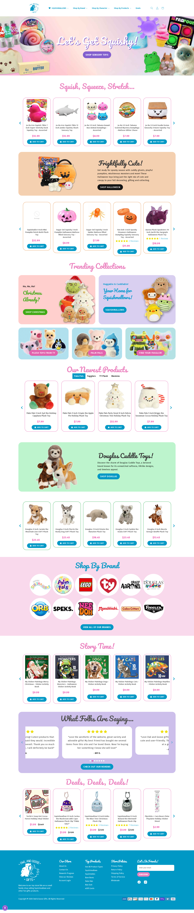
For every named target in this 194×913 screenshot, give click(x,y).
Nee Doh (88, 885)
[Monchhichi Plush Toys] (108, 609)
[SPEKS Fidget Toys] (63, 609)
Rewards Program (66, 873)
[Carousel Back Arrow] (20, 123)
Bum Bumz (89, 877)
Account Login (65, 880)
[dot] (90, 761)
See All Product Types (94, 867)
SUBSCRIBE (143, 874)
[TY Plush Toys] (108, 585)
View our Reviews (66, 877)
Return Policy (116, 870)
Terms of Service (118, 877)
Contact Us (63, 870)
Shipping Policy (117, 873)
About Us (62, 866)
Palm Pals (89, 881)
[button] (151, 8)
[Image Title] (157, 299)
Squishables (90, 874)
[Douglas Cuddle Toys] (153, 585)
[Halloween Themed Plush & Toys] (57, 173)
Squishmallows (91, 870)
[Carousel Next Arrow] (174, 123)
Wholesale (115, 880)
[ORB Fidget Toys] (40, 609)
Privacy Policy (116, 866)
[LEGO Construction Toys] (86, 585)
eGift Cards (89, 888)
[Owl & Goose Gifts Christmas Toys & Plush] (77, 299)
